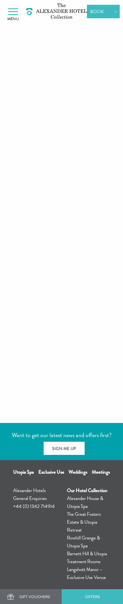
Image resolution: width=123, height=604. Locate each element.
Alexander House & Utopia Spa (85, 502)
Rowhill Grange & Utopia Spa (83, 541)
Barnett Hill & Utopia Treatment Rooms (87, 557)
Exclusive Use (51, 472)
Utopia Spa (23, 472)
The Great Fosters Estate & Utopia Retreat (84, 522)
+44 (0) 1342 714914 (34, 506)
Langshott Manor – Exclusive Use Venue (86, 573)
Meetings (101, 472)
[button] (13, 12)
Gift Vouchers (34, 597)
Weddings (78, 472)
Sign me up (64, 448)
